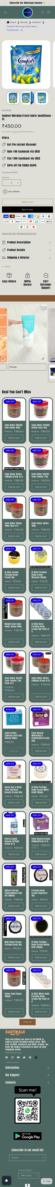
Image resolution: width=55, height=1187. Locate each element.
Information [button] (12, 1068)
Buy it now (27, 209)
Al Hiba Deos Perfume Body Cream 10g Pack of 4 (40, 628)
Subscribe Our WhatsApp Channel (19, 233)
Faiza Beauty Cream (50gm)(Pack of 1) (41, 840)
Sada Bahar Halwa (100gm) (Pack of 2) (41, 679)
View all (27, 1022)
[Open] (6, 1180)
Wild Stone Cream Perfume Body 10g (13, 943)
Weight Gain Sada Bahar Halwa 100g (13, 625)
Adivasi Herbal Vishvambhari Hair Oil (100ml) (13, 893)
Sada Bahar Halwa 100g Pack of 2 (13, 524)
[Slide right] (52, 99)
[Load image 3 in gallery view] (41, 97)
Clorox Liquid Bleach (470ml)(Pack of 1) (12, 841)
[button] (5, 12)
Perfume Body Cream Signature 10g (40, 893)
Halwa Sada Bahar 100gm (13, 995)
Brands (24, 22)
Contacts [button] (10, 1082)
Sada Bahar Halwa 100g (40, 524)
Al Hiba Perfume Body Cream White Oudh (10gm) (40, 790)
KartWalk (15, 1062)
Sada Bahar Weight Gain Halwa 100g (14, 426)
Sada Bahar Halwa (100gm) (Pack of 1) (14, 475)
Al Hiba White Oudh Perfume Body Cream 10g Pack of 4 (40, 997)
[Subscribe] (43, 1158)
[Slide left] (3, 99)
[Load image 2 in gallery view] (27, 97)
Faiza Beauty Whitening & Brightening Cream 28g (40, 737)
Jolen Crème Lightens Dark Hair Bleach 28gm (13, 735)
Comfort (36, 22)
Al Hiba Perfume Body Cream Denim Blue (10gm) (40, 945)
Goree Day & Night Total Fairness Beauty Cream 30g (13, 790)
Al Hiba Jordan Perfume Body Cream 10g (12, 575)
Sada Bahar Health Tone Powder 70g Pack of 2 (13, 681)
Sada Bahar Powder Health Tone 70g (41, 426)
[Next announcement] (50, 3)
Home (13, 22)
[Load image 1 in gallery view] (13, 97)
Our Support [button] (12, 1075)
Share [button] (7, 266)
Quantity (5, 177)
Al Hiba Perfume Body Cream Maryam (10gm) (39, 575)
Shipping (15, 132)
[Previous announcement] (5, 3)
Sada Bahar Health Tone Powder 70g (40, 475)
